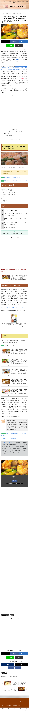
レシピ (12, 615)
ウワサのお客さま (7, 442)
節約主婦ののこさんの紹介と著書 (13, 139)
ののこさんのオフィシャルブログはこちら (11, 307)
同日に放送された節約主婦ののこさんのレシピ (15, 181)
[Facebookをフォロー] (14, 667)
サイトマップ (14, 703)
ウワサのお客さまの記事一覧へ (11, 177)
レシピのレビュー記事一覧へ (13, 433)
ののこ (17, 59)
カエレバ (24, 326)
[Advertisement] (14, 111)
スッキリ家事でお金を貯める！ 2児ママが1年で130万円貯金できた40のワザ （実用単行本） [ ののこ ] (14, 324)
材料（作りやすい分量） (11, 135)
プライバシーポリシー (21, 701)
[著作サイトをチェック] (7, 664)
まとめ (6, 140)
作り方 (7, 137)
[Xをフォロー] (21, 664)
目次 (13, 129)
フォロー (15, 480)
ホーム (7, 701)
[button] (19, 45)
